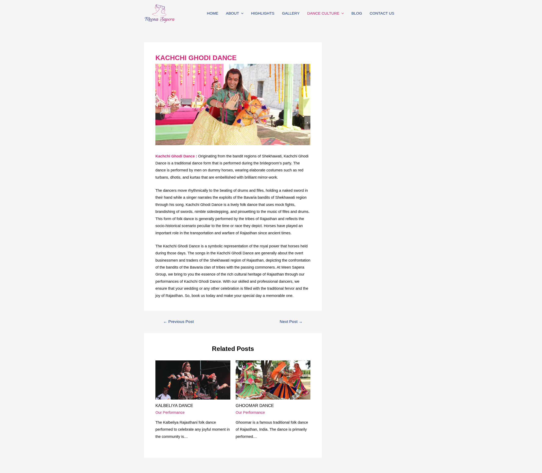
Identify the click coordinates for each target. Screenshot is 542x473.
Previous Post (178, 322)
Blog (356, 13)
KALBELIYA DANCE (174, 405)
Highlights (262, 13)
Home (212, 13)
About (232, 13)
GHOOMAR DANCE (255, 405)
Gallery (291, 13)
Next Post (291, 322)
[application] (241, 13)
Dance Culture (323, 13)
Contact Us (382, 13)
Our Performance (170, 412)
